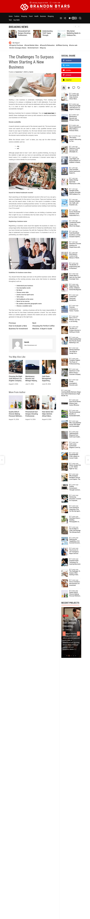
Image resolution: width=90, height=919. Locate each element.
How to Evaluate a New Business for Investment (74, 583)
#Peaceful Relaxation (47, 45)
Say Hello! (16, 20)
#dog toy (43, 48)
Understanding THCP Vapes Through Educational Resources (23, 35)
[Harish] (17, 344)
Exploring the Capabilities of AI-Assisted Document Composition (75, 542)
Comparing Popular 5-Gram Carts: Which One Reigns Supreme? (75, 225)
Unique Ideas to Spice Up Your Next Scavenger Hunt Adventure (75, 278)
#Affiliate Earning (62, 45)
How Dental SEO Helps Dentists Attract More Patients (47, 415)
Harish (31, 72)
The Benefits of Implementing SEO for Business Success (74, 267)
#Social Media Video (31, 45)
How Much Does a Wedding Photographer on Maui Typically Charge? (74, 521)
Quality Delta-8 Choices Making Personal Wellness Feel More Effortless (15, 416)
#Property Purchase (16, 45)
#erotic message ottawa (18, 48)
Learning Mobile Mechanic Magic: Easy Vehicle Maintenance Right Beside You (71, 393)
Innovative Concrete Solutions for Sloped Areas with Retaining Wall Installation (75, 247)
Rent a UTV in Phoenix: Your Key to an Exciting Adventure (74, 320)
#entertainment (33, 48)
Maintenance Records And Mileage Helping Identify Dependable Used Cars (32, 380)
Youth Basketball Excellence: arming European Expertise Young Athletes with (75, 235)
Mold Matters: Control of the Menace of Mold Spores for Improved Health (74, 257)
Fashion (16, 16)
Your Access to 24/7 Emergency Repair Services (74, 551)
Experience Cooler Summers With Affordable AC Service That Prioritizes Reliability (74, 152)
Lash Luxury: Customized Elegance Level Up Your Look (74, 446)
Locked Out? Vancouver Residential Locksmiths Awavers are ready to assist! (74, 301)
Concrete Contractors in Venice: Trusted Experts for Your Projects (74, 310)
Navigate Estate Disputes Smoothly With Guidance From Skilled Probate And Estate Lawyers (75, 194)
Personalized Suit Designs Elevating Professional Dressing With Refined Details (31, 416)
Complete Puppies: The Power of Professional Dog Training (74, 362)
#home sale (73, 45)
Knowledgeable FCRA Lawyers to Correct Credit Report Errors (74, 457)
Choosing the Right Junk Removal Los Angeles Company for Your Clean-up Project (15, 380)
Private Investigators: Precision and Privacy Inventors (74, 384)
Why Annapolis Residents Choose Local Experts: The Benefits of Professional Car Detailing (74, 480)
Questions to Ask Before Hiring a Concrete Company (75, 372)
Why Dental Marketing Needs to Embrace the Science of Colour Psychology (49, 35)
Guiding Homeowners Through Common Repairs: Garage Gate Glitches (74, 489)
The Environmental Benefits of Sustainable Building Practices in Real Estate (75, 415)
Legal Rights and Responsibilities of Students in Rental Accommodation (74, 161)
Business (43, 16)
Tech (10, 20)
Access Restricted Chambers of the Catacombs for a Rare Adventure (74, 214)
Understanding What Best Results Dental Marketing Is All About (75, 341)
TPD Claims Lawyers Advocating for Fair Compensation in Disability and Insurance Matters (75, 142)
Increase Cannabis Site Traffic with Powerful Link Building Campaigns (75, 203)
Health (36, 16)
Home (10, 16)
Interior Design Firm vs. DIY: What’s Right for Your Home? (75, 467)
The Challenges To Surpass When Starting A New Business (74, 573)
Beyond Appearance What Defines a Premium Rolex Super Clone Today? (75, 129)
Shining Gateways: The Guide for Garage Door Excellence (74, 352)
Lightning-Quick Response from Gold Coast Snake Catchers (74, 436)
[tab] (63, 88)
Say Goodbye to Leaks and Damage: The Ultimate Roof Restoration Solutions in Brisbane (75, 533)
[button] (78, 26)
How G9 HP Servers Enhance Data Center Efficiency (75, 403)
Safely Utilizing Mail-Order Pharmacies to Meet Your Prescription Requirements (75, 183)
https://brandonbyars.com (30, 345)
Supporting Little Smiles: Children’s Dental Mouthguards (75, 287)
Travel (31, 16)
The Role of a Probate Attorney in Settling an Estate (75, 330)
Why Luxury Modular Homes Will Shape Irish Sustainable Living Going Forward (75, 426)
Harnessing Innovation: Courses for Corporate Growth (75, 499)
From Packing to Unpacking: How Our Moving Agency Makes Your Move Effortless (75, 511)
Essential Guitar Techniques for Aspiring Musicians (75, 562)
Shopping (24, 16)
